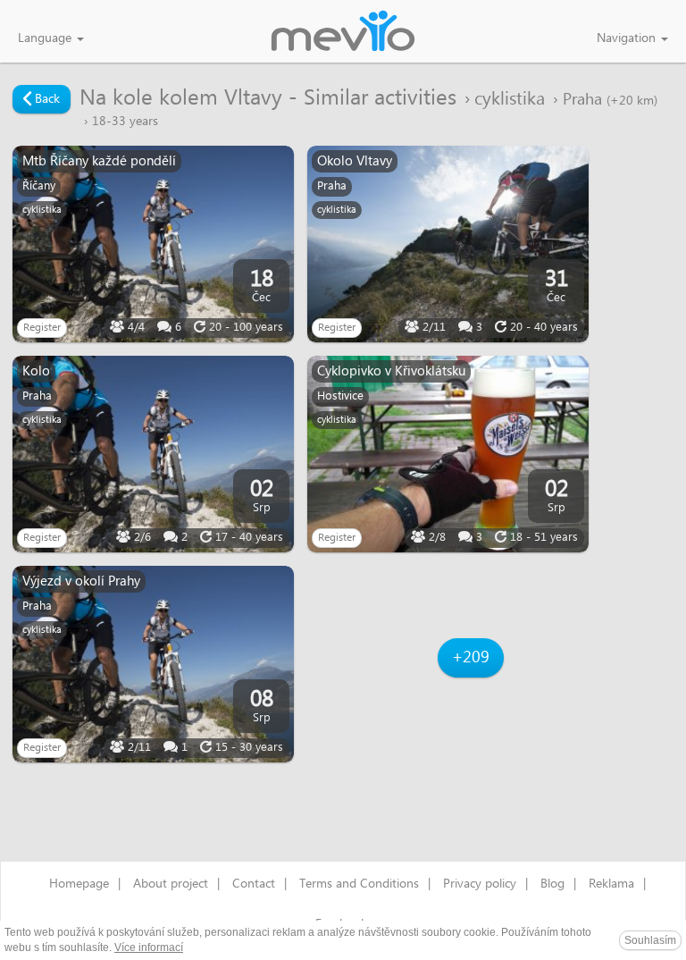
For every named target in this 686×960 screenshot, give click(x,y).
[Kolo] (153, 454)
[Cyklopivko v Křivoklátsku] (448, 454)
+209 (470, 657)
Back (45, 99)
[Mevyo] (343, 32)
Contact (253, 884)
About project (170, 884)
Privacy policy (479, 884)
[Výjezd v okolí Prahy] (153, 664)
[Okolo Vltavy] (448, 244)
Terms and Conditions (359, 884)
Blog (552, 884)
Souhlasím (650, 940)
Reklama (611, 884)
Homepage (79, 884)
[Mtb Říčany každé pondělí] (153, 244)
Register (42, 327)
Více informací (148, 947)
